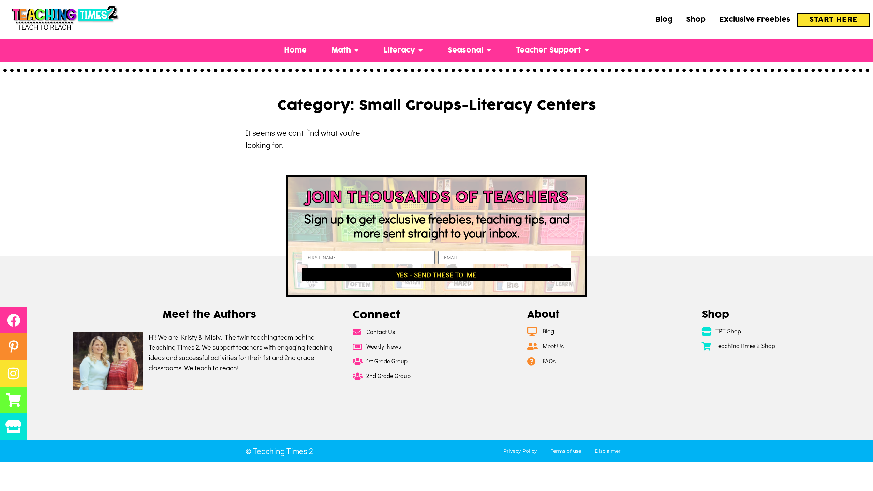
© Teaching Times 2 (279, 451)
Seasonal (465, 50)
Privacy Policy (520, 451)
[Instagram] (13, 373)
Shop (696, 19)
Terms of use (566, 451)
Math (341, 50)
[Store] (13, 426)
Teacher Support (548, 50)
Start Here (833, 19)
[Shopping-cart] (13, 400)
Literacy (399, 50)
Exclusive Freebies (754, 19)
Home (295, 50)
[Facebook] (13, 320)
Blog (663, 19)
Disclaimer (608, 451)
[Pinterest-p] (13, 346)
